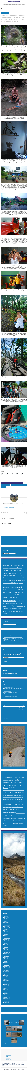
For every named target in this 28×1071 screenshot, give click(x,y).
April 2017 (6, 921)
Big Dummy (11, 568)
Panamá (4, 487)
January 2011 (6, 996)
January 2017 (6, 922)
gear (17, 583)
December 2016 (7, 923)
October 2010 (6, 999)
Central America (15, 485)
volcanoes (8, 608)
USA (4, 608)
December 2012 (7, 966)
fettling (23, 580)
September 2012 (7, 970)
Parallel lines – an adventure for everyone (11, 640)
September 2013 (7, 954)
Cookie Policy (4, 1065)
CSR (23, 578)
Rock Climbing (19, 595)
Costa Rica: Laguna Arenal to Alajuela (6, 514)
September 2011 (7, 985)
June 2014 (6, 944)
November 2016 (7, 925)
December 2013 (7, 950)
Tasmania (13, 603)
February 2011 (6, 994)
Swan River (8, 603)
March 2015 (6, 934)
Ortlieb (16, 589)
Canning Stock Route (8, 685)
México (20, 587)
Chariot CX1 (12, 575)
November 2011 (7, 983)
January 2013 (6, 965)
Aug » (7, 718)
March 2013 (6, 962)
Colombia (8, 578)
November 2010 (7, 998)
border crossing (6, 485)
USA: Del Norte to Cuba (8, 687)
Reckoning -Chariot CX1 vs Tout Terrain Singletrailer (13, 688)
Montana (8, 587)
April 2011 (6, 992)
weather (19, 608)
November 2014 (7, 938)
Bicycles (5, 684)
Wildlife (18, 611)
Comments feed (8, 1059)
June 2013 (6, 958)
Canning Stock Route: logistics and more (11, 689)
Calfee (14, 570)
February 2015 (6, 935)
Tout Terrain (19, 603)
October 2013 (6, 953)
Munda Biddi (14, 587)
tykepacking (20, 606)
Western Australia (9, 611)
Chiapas (17, 575)
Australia (21, 565)
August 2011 (6, 987)
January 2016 (6, 926)
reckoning (10, 594)
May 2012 (6, 975)
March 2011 (6, 993)
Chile (4, 578)
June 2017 (6, 920)
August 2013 (6, 956)
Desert (4, 580)
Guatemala (21, 583)
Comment (22, 533)
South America (9, 600)
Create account (8, 1055)
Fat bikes (18, 580)
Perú (22, 590)
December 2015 (7, 927)
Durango (6, 580)
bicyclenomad (14, 2)
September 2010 (7, 1001)
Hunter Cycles (9, 584)
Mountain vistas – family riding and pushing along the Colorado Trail (13, 639)
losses (4, 587)
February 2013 (6, 963)
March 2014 (6, 947)
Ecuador (9, 580)
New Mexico (5, 589)
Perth (19, 589)
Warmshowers (13, 608)
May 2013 (6, 959)
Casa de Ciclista (13, 573)
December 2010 (7, 997)
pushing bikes (5, 595)
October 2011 (6, 984)
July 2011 (5, 988)
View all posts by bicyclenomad (8, 507)
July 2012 (5, 972)
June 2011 (6, 989)
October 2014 (6, 939)
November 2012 (7, 967)
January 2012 (6, 980)
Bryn (10, 570)
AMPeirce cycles (8, 565)
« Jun (4, 718)
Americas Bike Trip (7, 691)
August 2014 (6, 941)
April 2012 (6, 976)
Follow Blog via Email (8, 649)
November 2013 (7, 952)
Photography (6, 592)
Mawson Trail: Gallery (8, 635)
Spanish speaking (20, 601)
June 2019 (6, 916)
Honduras (4, 584)
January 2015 (6, 936)
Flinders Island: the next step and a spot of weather (13, 637)
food (4, 583)
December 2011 (7, 981)
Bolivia (15, 568)
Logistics (21, 584)
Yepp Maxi (5, 613)
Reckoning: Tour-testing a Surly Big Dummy (11, 694)
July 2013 (5, 957)
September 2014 (7, 940)
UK (24, 606)
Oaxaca (13, 589)
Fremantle (8, 583)
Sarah (12, 597)
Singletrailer (17, 597)
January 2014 (6, 949)
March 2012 (6, 978)
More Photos (5, 1043)
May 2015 (6, 931)
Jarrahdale (15, 584)
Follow (5, 661)
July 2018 (5, 918)
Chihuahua (21, 575)
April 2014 (6, 945)
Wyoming (22, 611)
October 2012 (6, 968)
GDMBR (13, 583)
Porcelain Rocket (16, 592)
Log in (7, 1056)
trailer (4, 606)
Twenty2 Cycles (11, 606)
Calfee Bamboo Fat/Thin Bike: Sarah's (10, 696)
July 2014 (5, 943)
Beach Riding (6, 568)
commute (16, 578)
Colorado (12, 578)
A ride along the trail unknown (9, 641)
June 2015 (6, 930)
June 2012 (6, 974)
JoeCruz (18, 584)
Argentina (16, 565)
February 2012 (6, 979)
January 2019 (6, 917)
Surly (4, 603)
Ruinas (8, 597)
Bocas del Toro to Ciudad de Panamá (20, 513)
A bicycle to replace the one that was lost (11, 692)
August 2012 (6, 971)
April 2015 (6, 932)
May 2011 (6, 990)
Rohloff (5, 597)
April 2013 (6, 961)
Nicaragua (9, 589)
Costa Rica (24, 485)
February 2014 (6, 948)
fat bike (13, 580)
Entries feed (8, 1058)
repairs (13, 595)
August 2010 (6, 1002)
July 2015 (5, 929)
